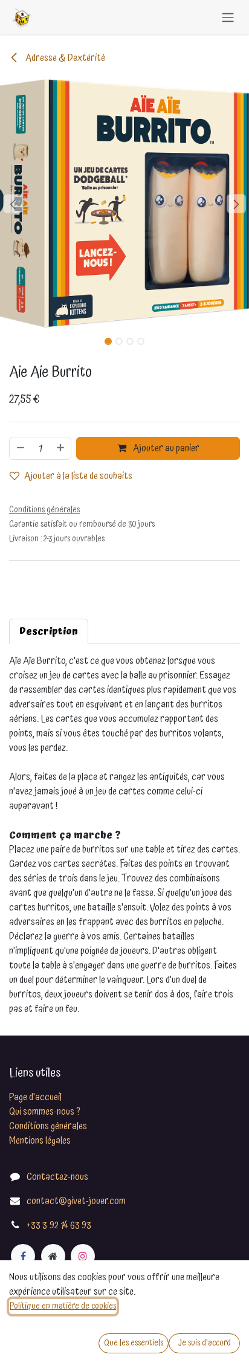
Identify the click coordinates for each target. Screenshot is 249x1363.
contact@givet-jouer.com (76, 1201)
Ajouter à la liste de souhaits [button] (78, 476)
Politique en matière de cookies (63, 1306)
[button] (12, 203)
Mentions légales (40, 1141)
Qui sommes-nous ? (44, 1112)
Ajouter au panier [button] (165, 448)
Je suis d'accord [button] (204, 1343)
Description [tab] (48, 631)
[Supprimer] (20, 448)
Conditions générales (48, 1126)
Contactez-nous (57, 1177)
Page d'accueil (35, 1097)
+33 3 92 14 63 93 (59, 1225)
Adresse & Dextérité (64, 58)
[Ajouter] (61, 448)
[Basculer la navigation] (228, 17)
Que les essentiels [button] (133, 1343)
